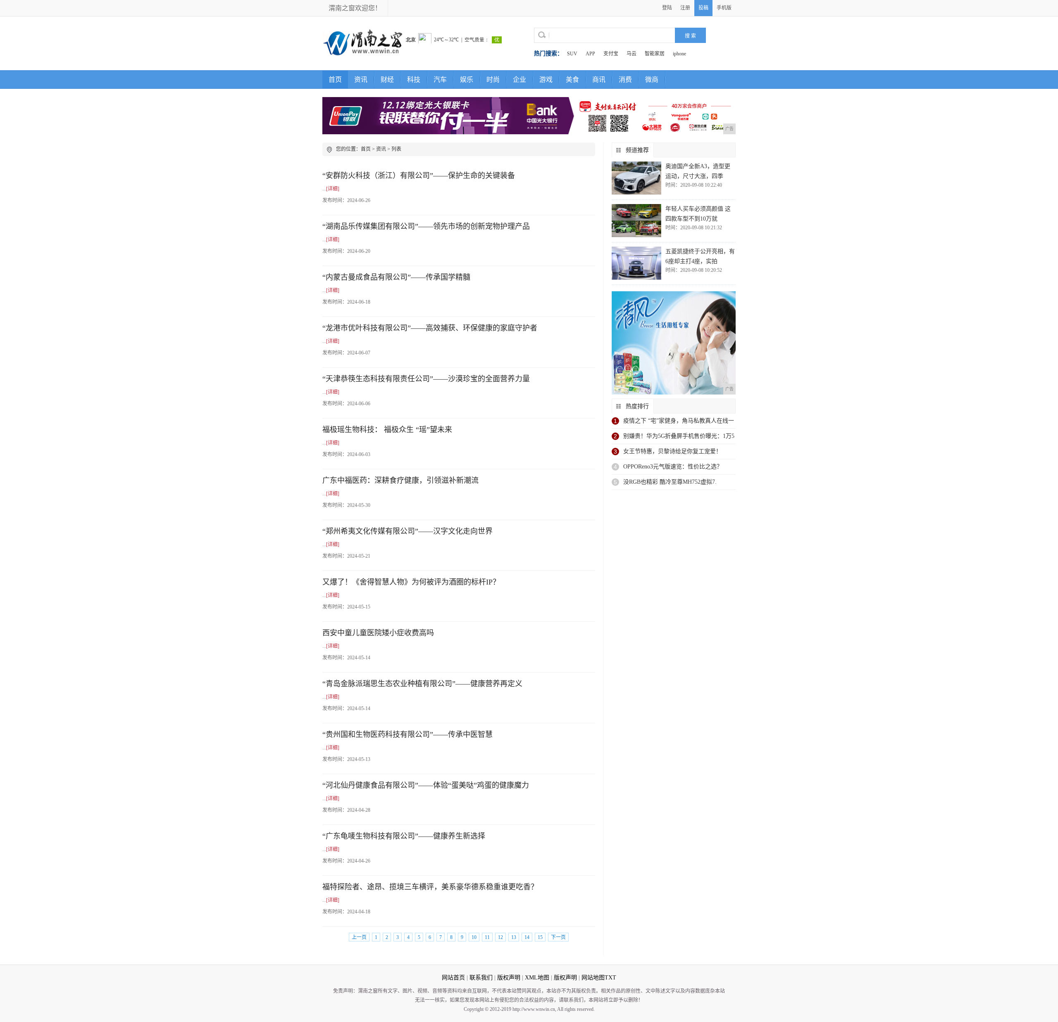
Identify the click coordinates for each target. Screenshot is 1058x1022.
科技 (413, 79)
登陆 (667, 8)
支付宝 (610, 54)
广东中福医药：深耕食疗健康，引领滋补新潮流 (400, 480)
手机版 (724, 8)
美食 (572, 79)
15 (540, 937)
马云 (631, 54)
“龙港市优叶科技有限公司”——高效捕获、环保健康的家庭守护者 (429, 328)
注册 (685, 8)
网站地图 (593, 977)
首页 (335, 79)
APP (590, 54)
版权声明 (508, 977)
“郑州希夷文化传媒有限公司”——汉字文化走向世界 (407, 531)
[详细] (332, 189)
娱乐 (466, 79)
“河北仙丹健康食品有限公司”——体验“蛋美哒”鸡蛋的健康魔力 (425, 785)
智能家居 (655, 54)
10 (474, 937)
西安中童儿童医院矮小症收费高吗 (378, 633)
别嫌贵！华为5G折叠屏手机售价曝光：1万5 (678, 436)
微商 (651, 79)
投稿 (703, 8)
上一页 (359, 937)
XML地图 (537, 977)
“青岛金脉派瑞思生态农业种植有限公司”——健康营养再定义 (422, 684)
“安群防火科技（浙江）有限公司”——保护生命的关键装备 (418, 175)
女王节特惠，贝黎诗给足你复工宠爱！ (672, 451)
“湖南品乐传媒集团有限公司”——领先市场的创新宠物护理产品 (426, 226)
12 (500, 937)
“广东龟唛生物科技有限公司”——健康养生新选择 (403, 836)
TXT (610, 977)
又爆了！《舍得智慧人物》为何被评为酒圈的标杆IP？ (411, 582)
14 (526, 937)
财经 (387, 79)
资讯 (360, 79)
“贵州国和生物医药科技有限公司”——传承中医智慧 (407, 734)
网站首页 (453, 977)
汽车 (440, 79)
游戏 (546, 79)
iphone (679, 54)
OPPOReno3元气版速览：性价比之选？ (672, 466)
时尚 (493, 79)
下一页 (558, 937)
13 (513, 937)
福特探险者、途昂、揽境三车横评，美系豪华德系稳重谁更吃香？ (430, 887)
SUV (572, 54)
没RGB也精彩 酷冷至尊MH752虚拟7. (670, 482)
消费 (625, 79)
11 (487, 937)
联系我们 (481, 977)
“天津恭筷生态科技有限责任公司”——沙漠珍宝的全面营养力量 (426, 379)
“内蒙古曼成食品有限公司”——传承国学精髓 (396, 277)
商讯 (598, 79)
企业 (519, 79)
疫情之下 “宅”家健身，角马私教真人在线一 (678, 421)
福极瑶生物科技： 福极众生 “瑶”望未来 (387, 429)
